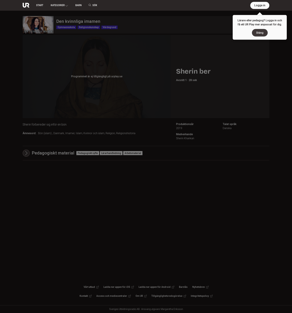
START (39, 5)
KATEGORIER (58, 5)
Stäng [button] (259, 32)
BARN (78, 5)
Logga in (259, 5)
